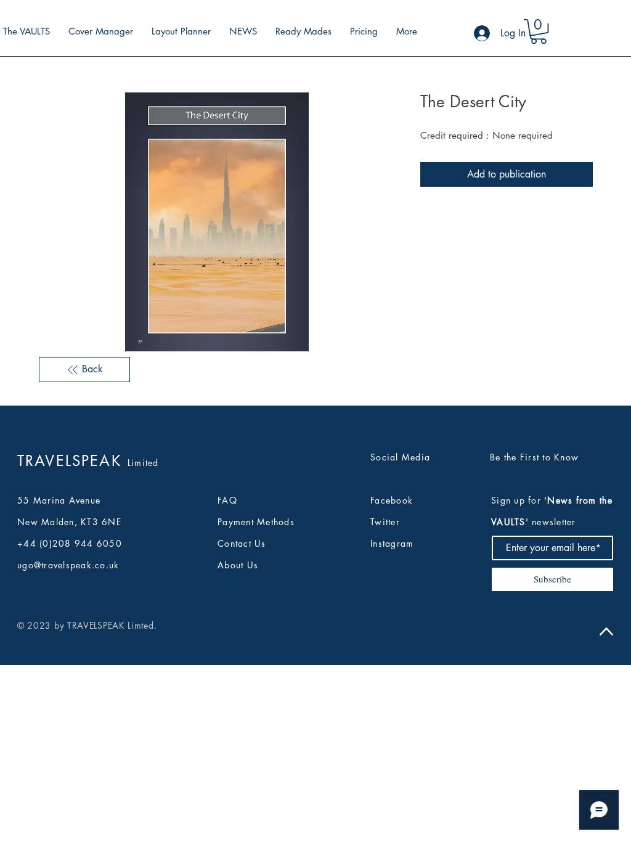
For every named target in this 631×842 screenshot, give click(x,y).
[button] (538, 31)
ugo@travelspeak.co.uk (68, 565)
